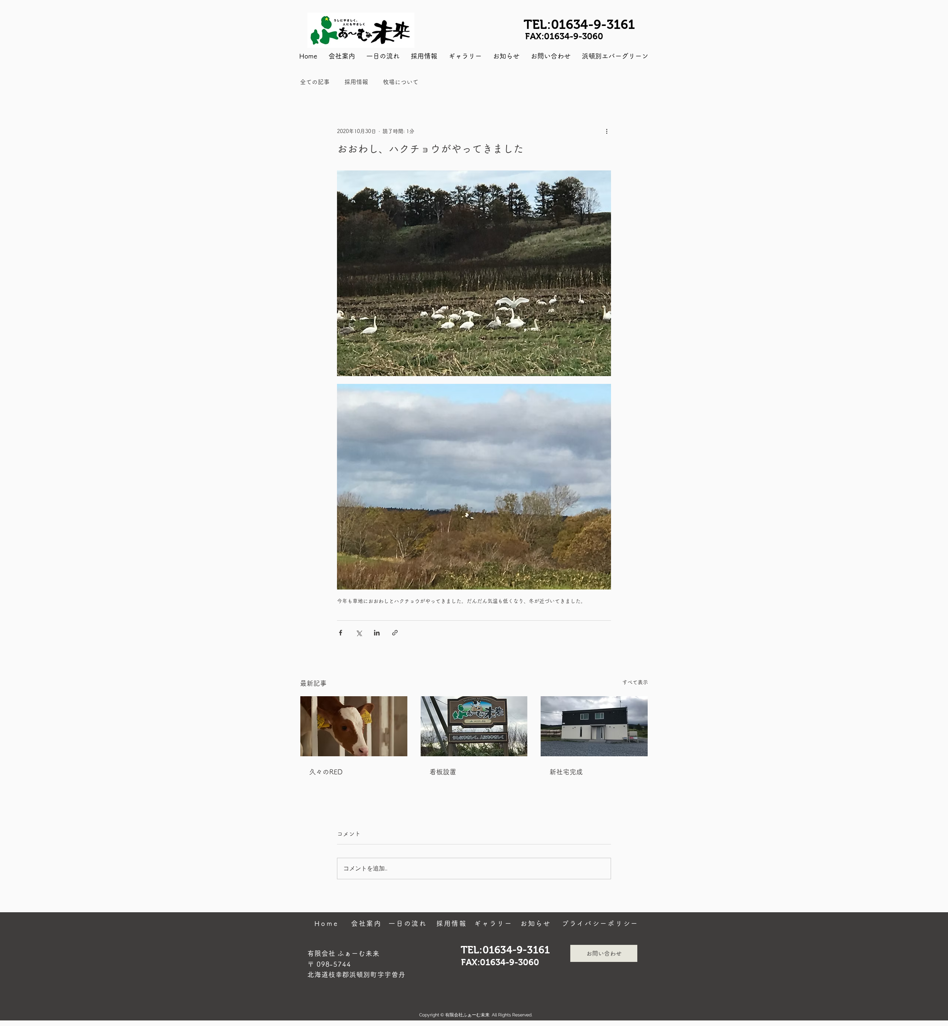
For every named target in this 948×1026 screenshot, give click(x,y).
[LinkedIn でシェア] (376, 632)
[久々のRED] (353, 726)
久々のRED (326, 771)
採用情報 (356, 82)
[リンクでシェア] (394, 632)
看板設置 (443, 771)
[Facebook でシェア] (340, 632)
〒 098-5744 (329, 964)
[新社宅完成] (594, 726)
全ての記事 (315, 82)
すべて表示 (635, 682)
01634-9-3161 (593, 24)
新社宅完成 (566, 771)
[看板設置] (474, 726)
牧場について (400, 82)
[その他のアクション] (606, 131)
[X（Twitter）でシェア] (358, 632)
